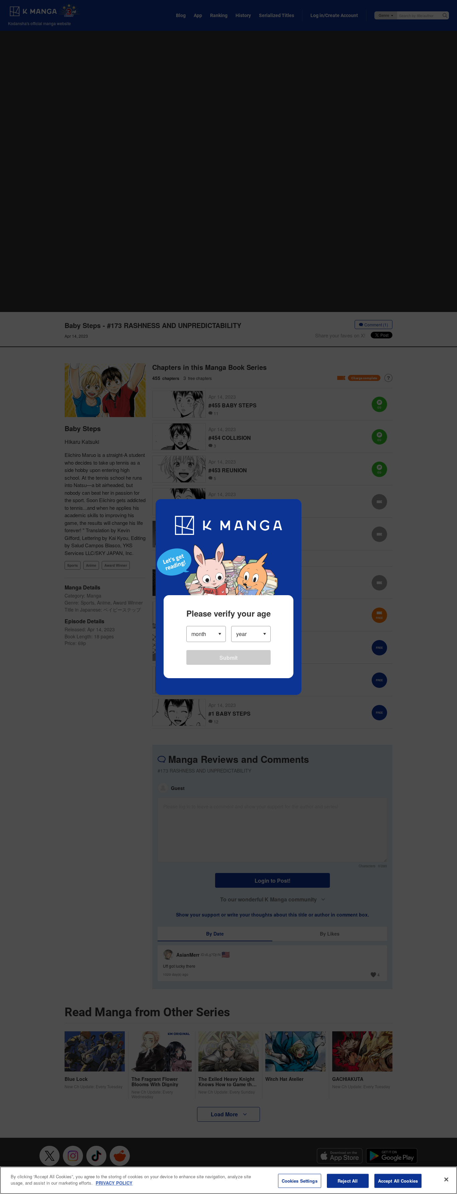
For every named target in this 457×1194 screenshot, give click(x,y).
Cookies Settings (299, 1181)
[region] (228, 1180)
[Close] (446, 1179)
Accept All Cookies (398, 1181)
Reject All (348, 1181)
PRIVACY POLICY (114, 1183)
